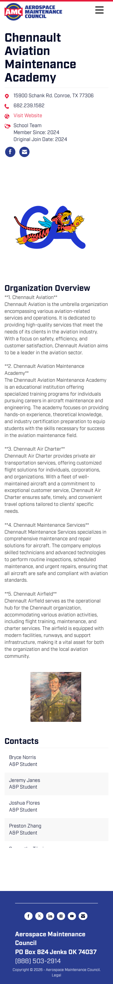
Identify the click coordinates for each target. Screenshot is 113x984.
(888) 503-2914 (38, 961)
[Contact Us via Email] (83, 916)
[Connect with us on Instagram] (61, 916)
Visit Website (28, 116)
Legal (56, 975)
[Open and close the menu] (84, 10)
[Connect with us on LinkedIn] (50, 916)
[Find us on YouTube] (72, 916)
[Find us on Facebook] (28, 916)
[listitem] (10, 152)
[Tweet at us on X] (39, 916)
